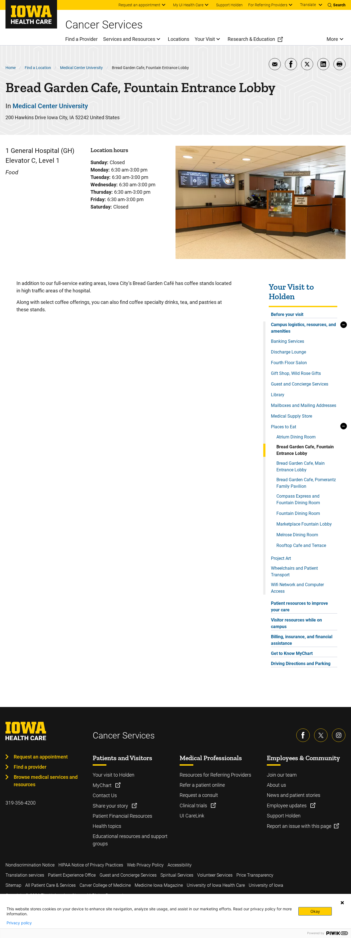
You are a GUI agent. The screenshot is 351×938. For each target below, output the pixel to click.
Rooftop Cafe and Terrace (301, 545)
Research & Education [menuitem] (251, 39)
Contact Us (105, 795)
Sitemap (13, 885)
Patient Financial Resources (122, 816)
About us (276, 785)
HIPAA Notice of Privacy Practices (90, 865)
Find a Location (38, 67)
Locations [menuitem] (178, 39)
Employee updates (287, 805)
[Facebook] (303, 735)
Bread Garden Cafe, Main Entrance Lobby (300, 466)
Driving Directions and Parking (300, 663)
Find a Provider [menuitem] (81, 39)
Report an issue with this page (299, 826)
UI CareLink (192, 816)
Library (277, 394)
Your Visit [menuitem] (205, 39)
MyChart (103, 785)
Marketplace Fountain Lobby (304, 524)
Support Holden (284, 816)
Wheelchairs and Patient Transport (294, 571)
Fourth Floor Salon (289, 362)
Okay (315, 911)
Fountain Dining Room (298, 513)
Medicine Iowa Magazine (159, 885)
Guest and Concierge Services (299, 384)
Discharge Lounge (288, 352)
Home (10, 67)
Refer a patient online (202, 785)
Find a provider (30, 767)
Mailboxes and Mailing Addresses (303, 405)
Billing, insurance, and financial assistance (301, 640)
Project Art (281, 558)
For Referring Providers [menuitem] (267, 5)
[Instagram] (339, 735)
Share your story (111, 806)
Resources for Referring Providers (215, 775)
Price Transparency (254, 875)
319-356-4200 (20, 803)
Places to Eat (283, 426)
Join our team (282, 775)
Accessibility (180, 865)
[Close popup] (342, 902)
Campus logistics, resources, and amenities (303, 328)
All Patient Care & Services (50, 885)
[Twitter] (321, 735)
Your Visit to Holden (291, 291)
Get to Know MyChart (292, 653)
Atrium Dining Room (296, 437)
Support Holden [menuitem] (229, 5)
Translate (308, 4)
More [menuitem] (332, 39)
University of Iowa (266, 885)
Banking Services (287, 341)
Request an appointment (41, 757)
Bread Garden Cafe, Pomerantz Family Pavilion (306, 483)
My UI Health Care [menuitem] (188, 5)
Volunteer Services (215, 875)
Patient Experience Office (72, 875)
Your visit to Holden (113, 775)
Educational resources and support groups (130, 839)
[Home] (31, 14)
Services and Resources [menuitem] (129, 39)
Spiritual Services (176, 875)
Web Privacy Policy (145, 865)
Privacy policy (19, 923)
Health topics (107, 826)
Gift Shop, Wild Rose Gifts (296, 373)
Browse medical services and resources (46, 780)
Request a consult (199, 795)
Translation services (24, 875)
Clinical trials (194, 805)
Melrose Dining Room (297, 534)
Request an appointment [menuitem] (139, 5)
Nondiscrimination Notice (30, 865)
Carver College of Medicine (105, 885)
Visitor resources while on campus (296, 623)
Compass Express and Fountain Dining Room (298, 499)
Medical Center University (81, 67)
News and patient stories (293, 795)
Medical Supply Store (291, 416)
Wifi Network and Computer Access (297, 588)
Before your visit (287, 314)
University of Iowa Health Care (216, 885)
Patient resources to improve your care (299, 606)
